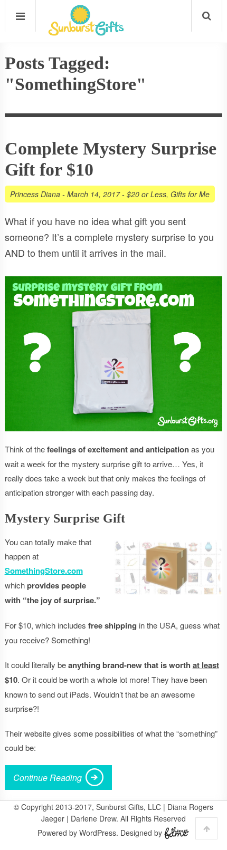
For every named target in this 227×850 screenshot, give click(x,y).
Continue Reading (47, 777)
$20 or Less (146, 194)
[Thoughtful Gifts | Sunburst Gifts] (86, 32)
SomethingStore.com (44, 570)
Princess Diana (35, 194)
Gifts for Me (190, 194)
